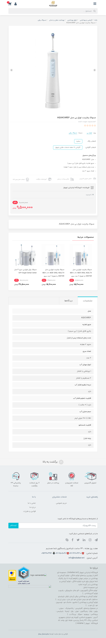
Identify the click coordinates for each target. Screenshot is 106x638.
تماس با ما (32, 503)
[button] (11, 4)
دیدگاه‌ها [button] (68, 300)
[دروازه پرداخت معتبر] (12, 575)
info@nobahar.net (77, 558)
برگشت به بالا (50, 462)
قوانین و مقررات (29, 511)
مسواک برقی (73, 133)
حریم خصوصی (61, 503)
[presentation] (94, 70)
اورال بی (89, 133)
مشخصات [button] (87, 300)
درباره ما (32, 507)
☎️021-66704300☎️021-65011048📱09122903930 (62, 553)
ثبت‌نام (13, 525)
